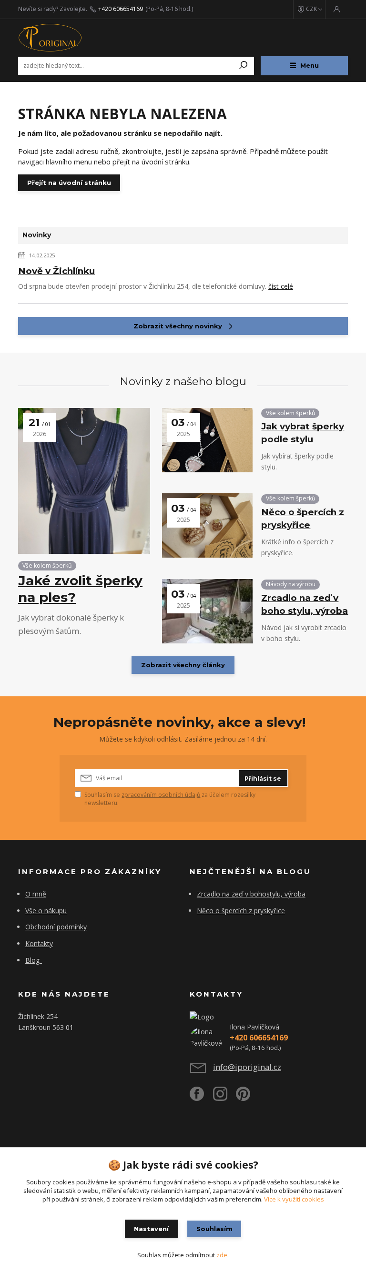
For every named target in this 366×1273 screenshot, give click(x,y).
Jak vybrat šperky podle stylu (302, 433)
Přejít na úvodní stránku (69, 182)
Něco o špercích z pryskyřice (302, 518)
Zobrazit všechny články (183, 665)
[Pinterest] (243, 1097)
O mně (35, 893)
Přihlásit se (262, 778)
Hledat (243, 66)
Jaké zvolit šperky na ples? (80, 588)
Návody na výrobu (290, 584)
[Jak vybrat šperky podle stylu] (207, 440)
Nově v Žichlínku (56, 270)
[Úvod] (75, 37)
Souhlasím (214, 1228)
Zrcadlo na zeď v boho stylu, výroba (304, 604)
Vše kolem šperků (46, 565)
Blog (32, 960)
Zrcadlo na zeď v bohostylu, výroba (251, 893)
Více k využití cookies (294, 1199)
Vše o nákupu (46, 910)
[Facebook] (201, 1097)
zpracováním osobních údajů (161, 795)
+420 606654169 (120, 9)
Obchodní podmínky (56, 926)
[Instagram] (224, 1097)
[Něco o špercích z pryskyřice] (207, 525)
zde (221, 1255)
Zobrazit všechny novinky (177, 326)
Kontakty (39, 943)
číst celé (280, 286)
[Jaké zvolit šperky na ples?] (84, 481)
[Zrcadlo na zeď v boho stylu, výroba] (207, 611)
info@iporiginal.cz (247, 1066)
